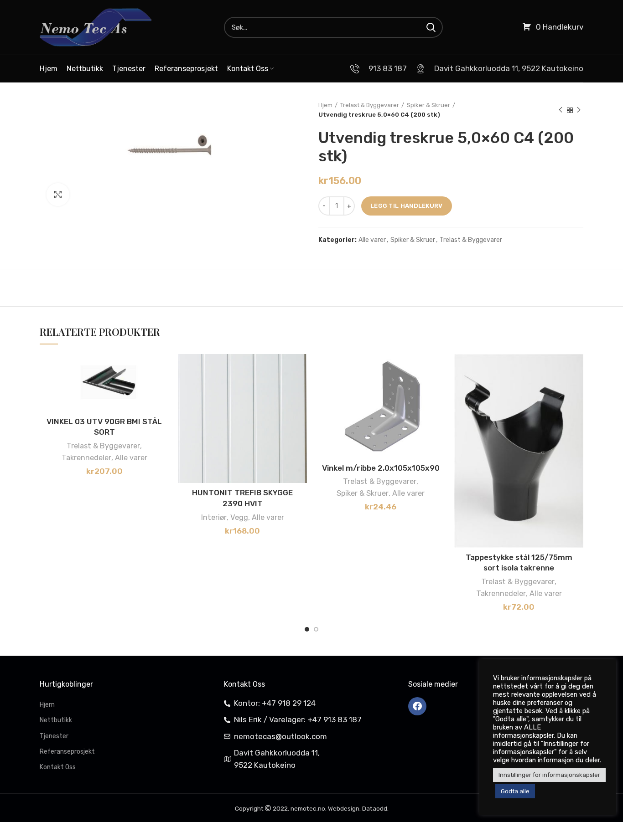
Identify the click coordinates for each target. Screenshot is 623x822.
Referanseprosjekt (67, 751)
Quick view (162, 410)
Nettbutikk (56, 720)
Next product (578, 110)
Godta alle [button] (515, 791)
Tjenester (54, 736)
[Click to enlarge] (58, 194)
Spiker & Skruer (428, 105)
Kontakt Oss (58, 767)
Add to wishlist (162, 369)
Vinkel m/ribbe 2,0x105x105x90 (381, 468)
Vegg (239, 517)
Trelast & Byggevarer (369, 105)
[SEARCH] (430, 27)
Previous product (560, 110)
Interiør (214, 517)
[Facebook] (417, 706)
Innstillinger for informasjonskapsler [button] (549, 774)
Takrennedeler (86, 457)
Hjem (325, 105)
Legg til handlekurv (406, 205)
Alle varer (372, 240)
